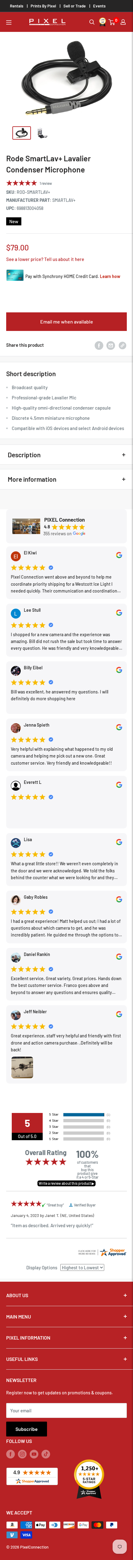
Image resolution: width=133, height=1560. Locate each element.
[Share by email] (110, 345)
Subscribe (26, 1429)
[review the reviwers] (119, 556)
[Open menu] (8, 22)
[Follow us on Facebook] (10, 1454)
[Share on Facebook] (99, 345)
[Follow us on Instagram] (22, 1454)
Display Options (41, 1267)
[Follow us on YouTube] (34, 1454)
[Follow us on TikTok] (45, 1454)
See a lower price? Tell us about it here (45, 259)
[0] (112, 22)
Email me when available (66, 321)
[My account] (123, 22)
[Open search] (92, 22)
